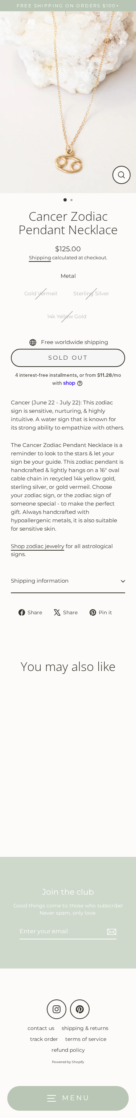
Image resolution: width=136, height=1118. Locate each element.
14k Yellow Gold (66, 316)
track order (44, 1039)
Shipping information (40, 580)
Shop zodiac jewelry (37, 546)
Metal (68, 275)
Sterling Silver (91, 293)
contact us (41, 1028)
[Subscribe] (110, 931)
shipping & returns (85, 1028)
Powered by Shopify (68, 1062)
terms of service (85, 1039)
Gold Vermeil (40, 293)
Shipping (40, 257)
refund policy (68, 1050)
